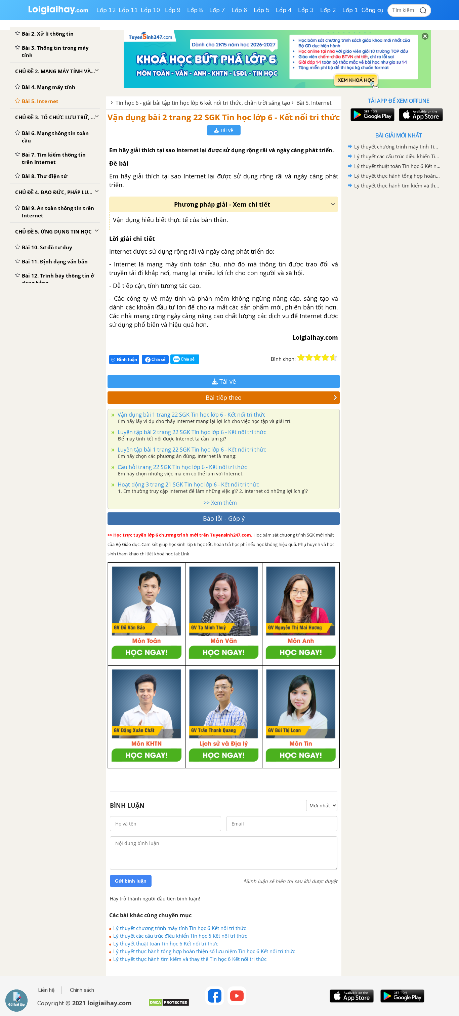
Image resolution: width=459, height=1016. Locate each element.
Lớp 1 (350, 10)
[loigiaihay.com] (58, 13)
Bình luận (127, 359)
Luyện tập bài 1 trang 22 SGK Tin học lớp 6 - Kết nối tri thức (191, 449)
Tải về (226, 130)
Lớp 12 (106, 10)
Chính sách (82, 990)
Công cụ (372, 10)
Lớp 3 (306, 10)
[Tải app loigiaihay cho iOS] (420, 114)
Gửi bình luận (131, 881)
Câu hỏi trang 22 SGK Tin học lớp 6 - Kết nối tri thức (181, 467)
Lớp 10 (150, 10)
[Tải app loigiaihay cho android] (371, 114)
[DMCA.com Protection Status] (169, 1005)
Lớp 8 (195, 10)
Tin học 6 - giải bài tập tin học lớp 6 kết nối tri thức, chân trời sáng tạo (203, 103)
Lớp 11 (128, 10)
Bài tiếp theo (224, 397)
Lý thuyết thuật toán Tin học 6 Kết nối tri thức (165, 943)
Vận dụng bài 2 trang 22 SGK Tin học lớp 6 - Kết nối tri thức (224, 117)
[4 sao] (325, 357)
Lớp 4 (284, 10)
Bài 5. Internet (314, 103)
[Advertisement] (398, 297)
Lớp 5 (261, 10)
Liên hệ (46, 990)
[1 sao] (301, 357)
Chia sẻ (158, 359)
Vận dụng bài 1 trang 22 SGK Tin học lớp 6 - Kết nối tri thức (190, 414)
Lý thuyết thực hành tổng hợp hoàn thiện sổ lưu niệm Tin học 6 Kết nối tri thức (204, 951)
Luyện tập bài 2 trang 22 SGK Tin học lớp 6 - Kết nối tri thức (191, 432)
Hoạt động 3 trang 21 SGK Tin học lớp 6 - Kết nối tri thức (187, 484)
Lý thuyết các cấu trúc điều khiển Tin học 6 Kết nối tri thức (180, 935)
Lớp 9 (173, 10)
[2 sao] (309, 357)
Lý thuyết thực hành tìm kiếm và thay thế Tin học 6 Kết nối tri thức (189, 959)
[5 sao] (333, 357)
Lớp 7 (217, 10)
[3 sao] (317, 357)
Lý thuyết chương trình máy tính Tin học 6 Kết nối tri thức (179, 928)
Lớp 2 (328, 10)
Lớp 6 (239, 10)
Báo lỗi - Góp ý (224, 518)
